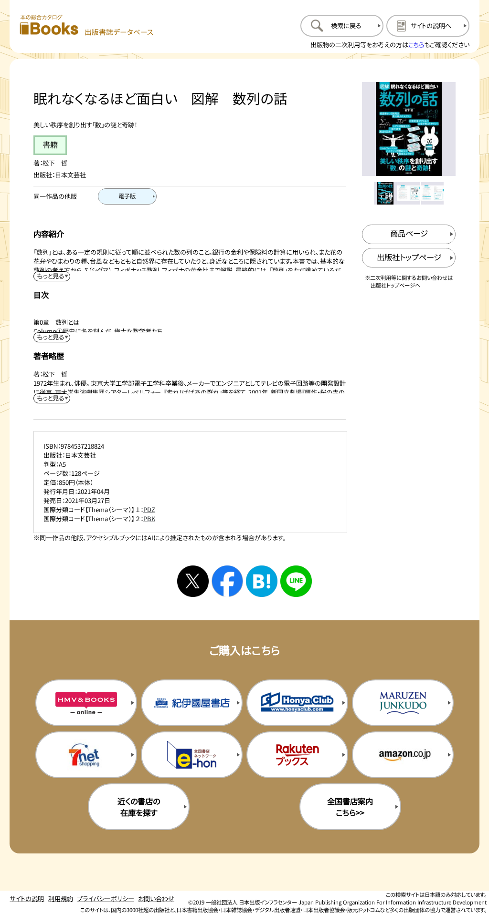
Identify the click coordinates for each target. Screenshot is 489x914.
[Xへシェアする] (193, 581)
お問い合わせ (156, 898)
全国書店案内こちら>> (350, 806)
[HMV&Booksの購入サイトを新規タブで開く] (86, 702)
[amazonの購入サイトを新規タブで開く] (403, 754)
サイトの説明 (27, 898)
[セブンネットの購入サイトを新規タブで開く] (86, 754)
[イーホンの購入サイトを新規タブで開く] (192, 754)
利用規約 (60, 898)
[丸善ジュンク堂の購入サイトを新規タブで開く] (403, 702)
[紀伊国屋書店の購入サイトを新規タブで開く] (192, 702)
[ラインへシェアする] (296, 581)
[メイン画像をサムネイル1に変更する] (385, 193)
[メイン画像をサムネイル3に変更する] (432, 193)
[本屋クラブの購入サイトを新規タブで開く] (297, 702)
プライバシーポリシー (105, 898)
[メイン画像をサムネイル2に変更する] (408, 193)
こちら (416, 44)
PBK (149, 518)
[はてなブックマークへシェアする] (261, 581)
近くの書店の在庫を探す (138, 806)
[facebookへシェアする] (227, 581)
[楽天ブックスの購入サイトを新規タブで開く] (297, 754)
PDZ (149, 509)
